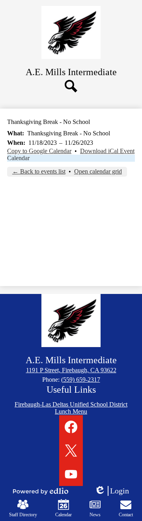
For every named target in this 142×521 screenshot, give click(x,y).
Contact (126, 514)
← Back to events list (38, 171)
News (95, 514)
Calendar (18, 158)
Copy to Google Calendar (39, 151)
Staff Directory (23, 514)
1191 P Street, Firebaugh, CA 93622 (71, 370)
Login (114, 491)
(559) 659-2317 (80, 379)
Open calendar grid (98, 171)
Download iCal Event (107, 151)
